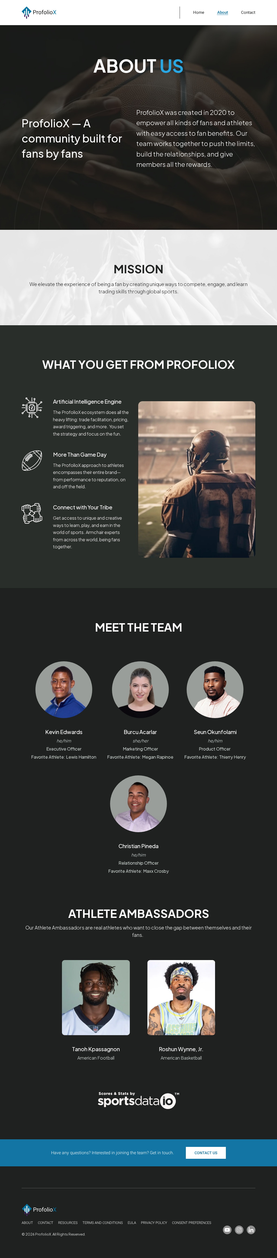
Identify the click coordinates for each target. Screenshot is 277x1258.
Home (198, 13)
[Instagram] (239, 1230)
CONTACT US (205, 1153)
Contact (248, 13)
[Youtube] (227, 1230)
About (222, 13)
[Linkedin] (251, 1230)
